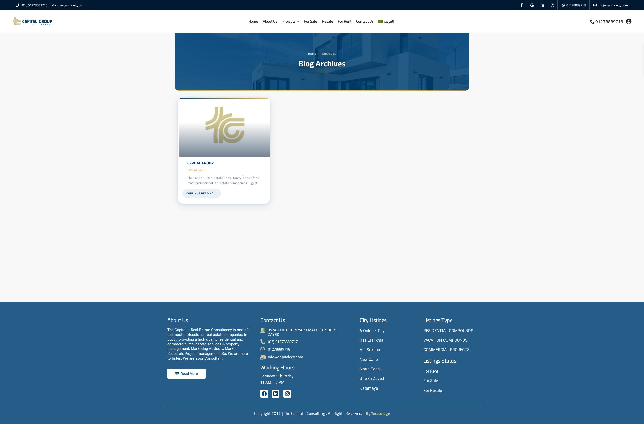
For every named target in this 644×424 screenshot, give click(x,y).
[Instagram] (287, 394)
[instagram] (552, 5)
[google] (532, 5)
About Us (270, 21)
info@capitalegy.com (70, 5)
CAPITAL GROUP (200, 163)
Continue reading (200, 193)
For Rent (344, 21)
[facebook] (521, 5)
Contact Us (365, 21)
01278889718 (576, 5)
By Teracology (378, 413)
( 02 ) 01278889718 (34, 5)
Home (253, 21)
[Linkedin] (276, 394)
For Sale (310, 21)
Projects (288, 21)
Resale (327, 21)
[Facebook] (264, 394)
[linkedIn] (542, 5)
